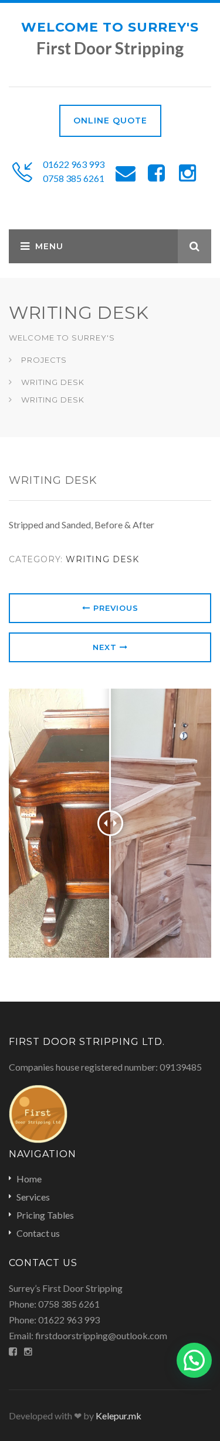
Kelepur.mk (118, 1415)
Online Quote (110, 120)
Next (106, 647)
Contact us (38, 1233)
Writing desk (102, 559)
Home (29, 1178)
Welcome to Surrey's (110, 27)
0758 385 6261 (73, 178)
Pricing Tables (45, 1214)
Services (33, 1196)
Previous (114, 608)
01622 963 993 (73, 164)
